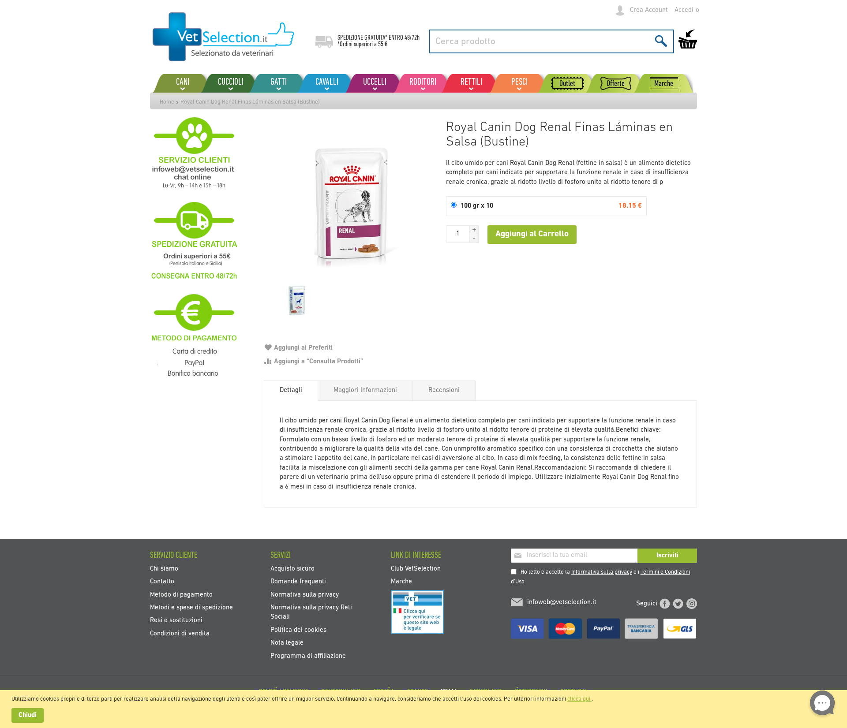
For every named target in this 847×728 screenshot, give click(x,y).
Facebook (665, 603)
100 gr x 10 (477, 206)
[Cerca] (661, 41)
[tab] (291, 391)
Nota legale (287, 643)
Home (167, 102)
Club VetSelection (416, 568)
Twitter (678, 603)
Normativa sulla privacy (304, 594)
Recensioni (444, 390)
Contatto (162, 582)
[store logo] (224, 37)
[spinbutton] (458, 234)
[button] (474, 229)
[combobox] (551, 41)
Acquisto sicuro (292, 568)
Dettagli (291, 390)
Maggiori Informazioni (365, 390)
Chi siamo (164, 568)
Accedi (684, 10)
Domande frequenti (298, 582)
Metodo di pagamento (181, 594)
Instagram (691, 603)
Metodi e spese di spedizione (191, 608)
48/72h (412, 37)
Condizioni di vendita (180, 633)
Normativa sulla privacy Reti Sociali (311, 612)
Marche (401, 582)
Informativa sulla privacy (601, 572)
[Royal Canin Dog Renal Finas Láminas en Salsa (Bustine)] (350, 202)
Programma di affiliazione (308, 656)
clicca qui (579, 699)
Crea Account (649, 10)
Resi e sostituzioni (176, 620)
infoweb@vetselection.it (561, 602)
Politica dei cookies (298, 630)
